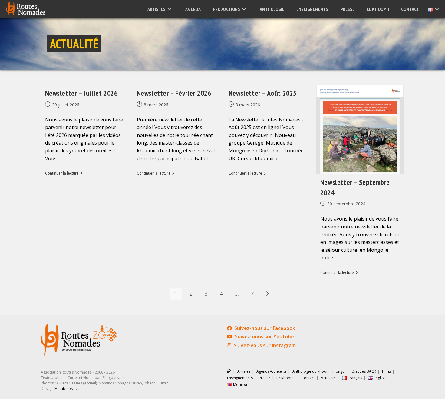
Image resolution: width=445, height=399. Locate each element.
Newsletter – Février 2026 (174, 93)
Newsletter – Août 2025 (263, 93)
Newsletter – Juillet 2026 (81, 93)
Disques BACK (364, 371)
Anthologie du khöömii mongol (319, 371)
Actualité (328, 378)
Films (386, 371)
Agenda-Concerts (271, 371)
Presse (264, 378)
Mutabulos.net (66, 388)
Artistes (243, 371)
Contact (308, 378)
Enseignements (240, 378)
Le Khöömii (285, 378)
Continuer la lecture (64, 173)
